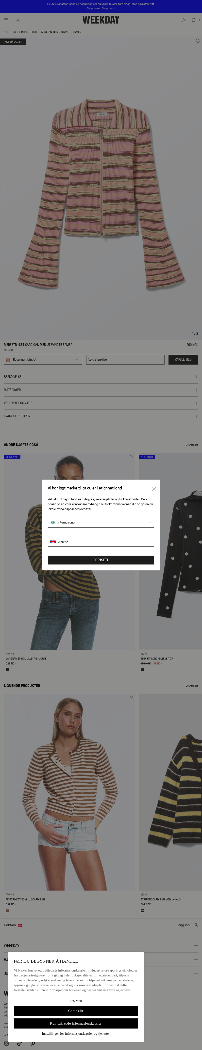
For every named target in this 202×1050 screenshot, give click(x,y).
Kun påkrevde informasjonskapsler (75, 1023)
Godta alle (76, 1011)
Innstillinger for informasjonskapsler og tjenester (76, 1033)
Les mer (76, 1001)
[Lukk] (154, 489)
